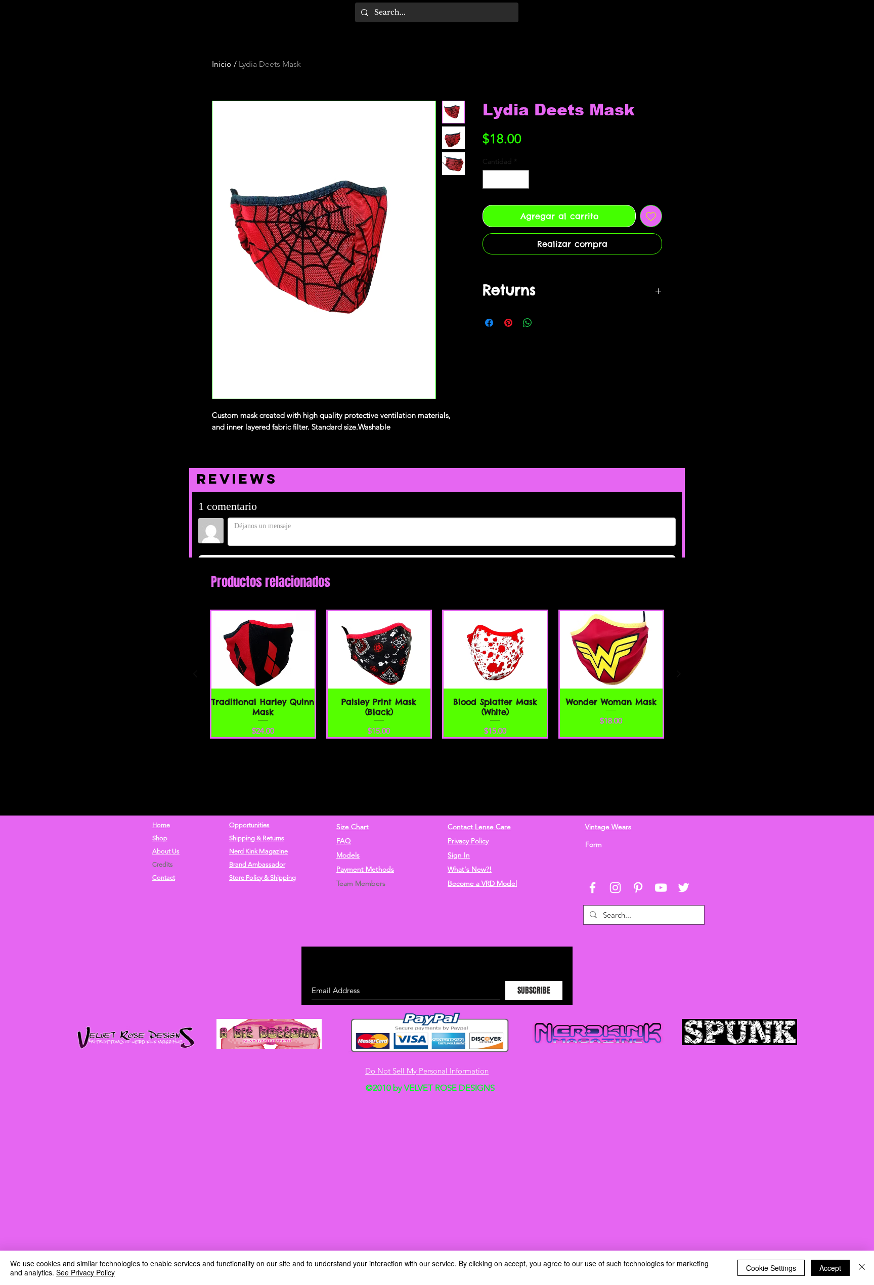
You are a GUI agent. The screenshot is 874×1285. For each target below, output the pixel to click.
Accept (830, 1268)
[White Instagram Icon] (615, 887)
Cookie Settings (771, 1268)
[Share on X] (547, 323)
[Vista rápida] (263, 702)
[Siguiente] (679, 726)
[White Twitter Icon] (683, 887)
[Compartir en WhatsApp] (527, 323)
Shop (159, 838)
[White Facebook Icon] (592, 887)
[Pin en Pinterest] (508, 323)
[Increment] (521, 179)
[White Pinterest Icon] (638, 887)
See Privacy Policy (85, 1272)
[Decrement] (490, 179)
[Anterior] (195, 726)
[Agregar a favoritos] (651, 216)
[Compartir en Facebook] (489, 323)
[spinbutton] (506, 179)
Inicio (222, 64)
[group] (437, 726)
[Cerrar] (862, 1268)
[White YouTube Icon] (660, 887)
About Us (166, 851)
